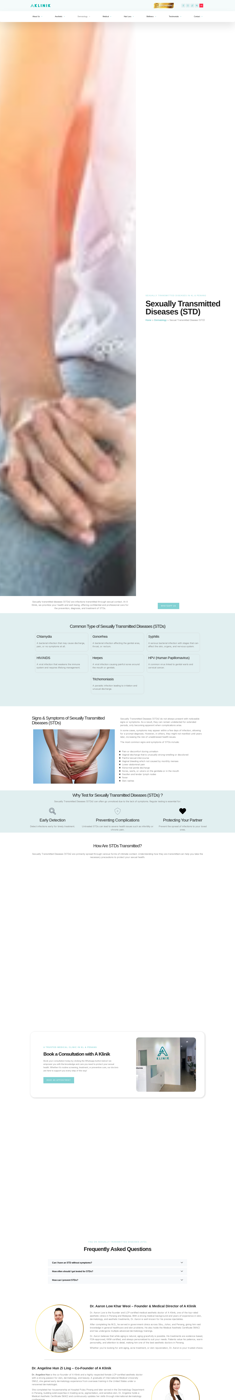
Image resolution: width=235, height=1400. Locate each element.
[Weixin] (197, 5)
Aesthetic (58, 16)
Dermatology (83, 16)
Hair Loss (127, 16)
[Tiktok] (192, 5)
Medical (106, 16)
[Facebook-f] (183, 5)
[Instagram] (188, 5)
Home (148, 320)
